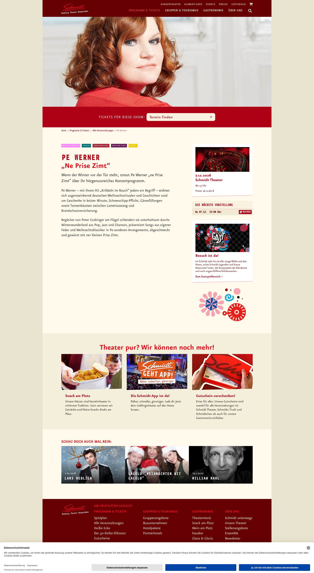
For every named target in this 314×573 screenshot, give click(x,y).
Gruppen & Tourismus (181, 10)
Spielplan (100, 518)
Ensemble (231, 533)
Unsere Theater (235, 523)
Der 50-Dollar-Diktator (110, 533)
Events (210, 4)
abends (86, 146)
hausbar (197, 533)
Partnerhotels (152, 533)
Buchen (247, 212)
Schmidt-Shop (193, 4)
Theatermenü (201, 518)
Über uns (235, 10)
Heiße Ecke (102, 528)
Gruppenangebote (156, 518)
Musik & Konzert (70, 146)
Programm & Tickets (144, 10)
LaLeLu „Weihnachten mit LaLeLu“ (154, 476)
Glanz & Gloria (202, 538)
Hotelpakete (152, 528)
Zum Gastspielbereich (207, 276)
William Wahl (205, 478)
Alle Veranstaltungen (103, 130)
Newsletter (232, 538)
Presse (223, 4)
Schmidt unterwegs (238, 518)
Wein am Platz (119, 146)
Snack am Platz (101, 146)
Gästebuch (238, 4)
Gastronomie (213, 10)
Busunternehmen (155, 523)
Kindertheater (171, 4)
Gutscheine (102, 538)
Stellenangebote (236, 528)
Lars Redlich (78, 478)
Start (63, 130)
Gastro (133, 146)
